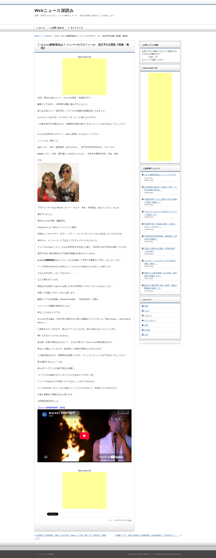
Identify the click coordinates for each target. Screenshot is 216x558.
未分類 (147, 330)
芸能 (130, 520)
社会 (146, 335)
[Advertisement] (84, 76)
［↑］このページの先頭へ (45, 554)
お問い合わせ (58, 28)
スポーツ (148, 315)
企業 (146, 325)
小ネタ (147, 311)
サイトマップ (77, 28)
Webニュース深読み (43, 36)
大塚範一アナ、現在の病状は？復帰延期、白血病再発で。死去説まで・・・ (147, 535)
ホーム (42, 28)
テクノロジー (150, 320)
